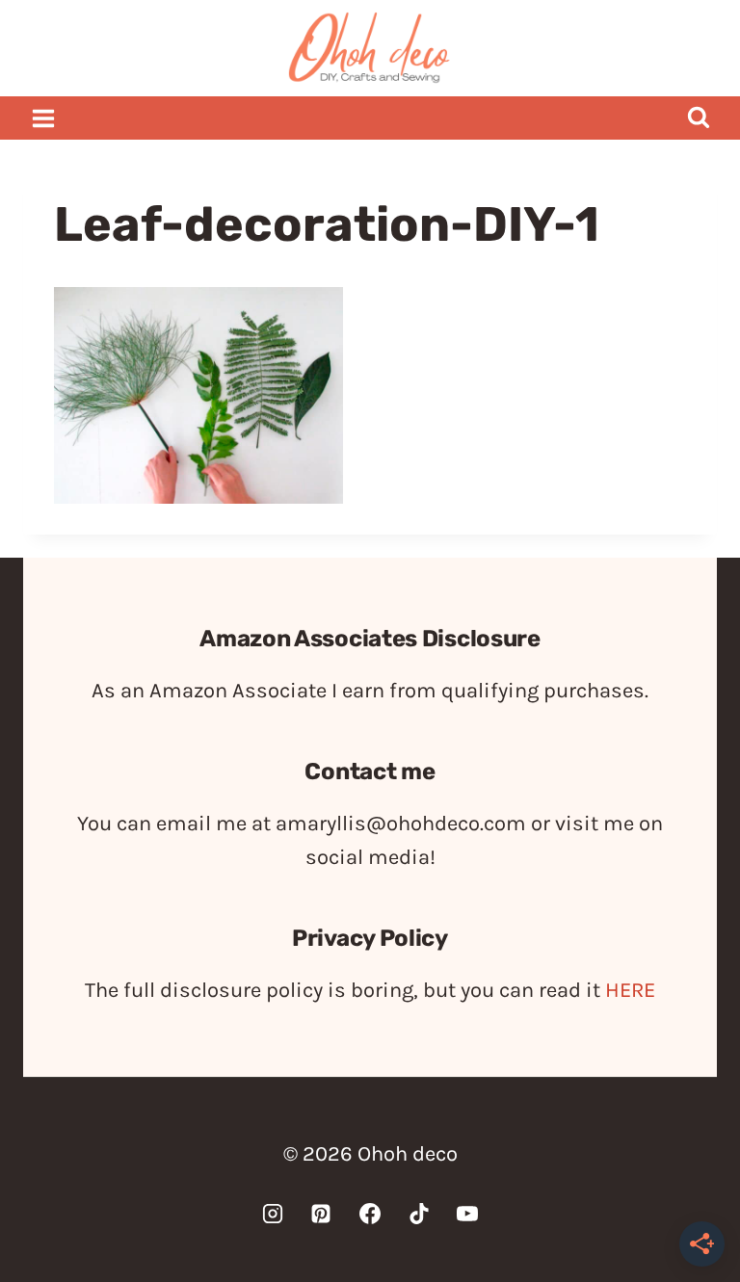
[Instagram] (272, 1213)
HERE (630, 990)
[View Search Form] (698, 118)
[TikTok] (419, 1213)
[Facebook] (370, 1213)
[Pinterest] (321, 1213)
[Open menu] (44, 118)
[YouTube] (467, 1213)
